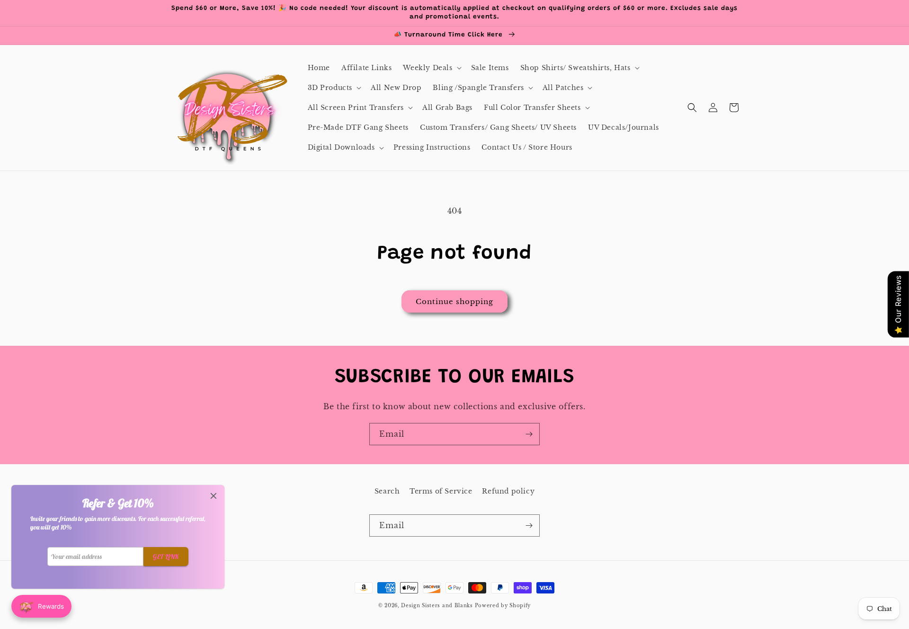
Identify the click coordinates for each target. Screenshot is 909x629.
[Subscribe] (528, 434)
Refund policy (508, 491)
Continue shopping (454, 301)
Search (387, 491)
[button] (431, 68)
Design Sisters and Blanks (437, 605)
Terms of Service (441, 491)
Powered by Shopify (503, 605)
